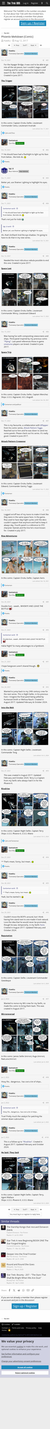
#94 (47, 857)
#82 (47, 150)
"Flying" (7, 341)
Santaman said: (9, 208)
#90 (47, 630)
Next (33, 45)
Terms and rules (18, 1328)
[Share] (43, 60)
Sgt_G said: (7, 226)
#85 (47, 256)
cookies (20, 1346)
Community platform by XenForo (22, 1335)
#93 (47, 771)
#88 (47, 510)
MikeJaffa (10, 1267)
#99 (47, 1103)
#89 (47, 602)
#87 (47, 421)
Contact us (6, 1328)
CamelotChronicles (13, 1246)
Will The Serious (12, 1256)
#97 (47, 999)
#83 (47, 178)
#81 (47, 60)
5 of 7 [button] (25, 45)
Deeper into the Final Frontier (21, 1253)
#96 (47, 912)
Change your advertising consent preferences (21, 1361)
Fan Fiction (24, 1232)
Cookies (6, 1324)
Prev (17, 45)
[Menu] (4, 3)
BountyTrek (11, 1280)
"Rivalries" (27, 1141)
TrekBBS (16, 1324)
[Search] (46, 3)
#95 (47, 883)
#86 (47, 332)
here (42, 925)
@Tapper (44, 425)
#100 (47, 1137)
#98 (47, 1077)
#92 (47, 687)
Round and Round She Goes (20, 1264)
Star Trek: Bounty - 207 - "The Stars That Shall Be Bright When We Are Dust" (26, 1276)
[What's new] (41, 3)
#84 (47, 203)
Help (40, 1328)
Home (4, 1330)
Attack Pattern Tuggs (33, 428)
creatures (8, 344)
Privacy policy (31, 1328)
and (10, 133)
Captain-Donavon (13, 1232)
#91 (47, 662)
